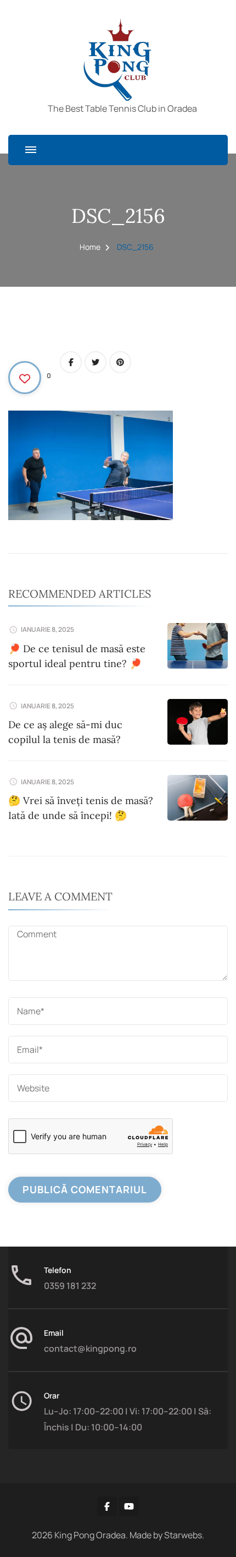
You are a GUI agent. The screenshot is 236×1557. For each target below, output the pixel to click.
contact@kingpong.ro (90, 1348)
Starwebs (183, 1535)
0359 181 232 (70, 1286)
